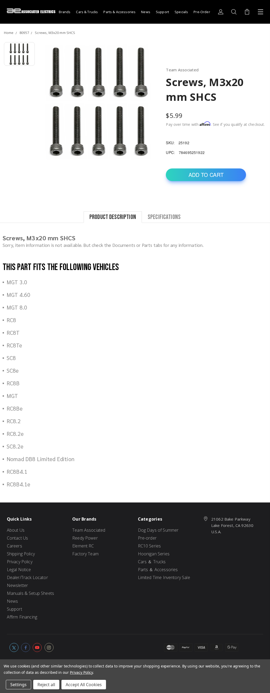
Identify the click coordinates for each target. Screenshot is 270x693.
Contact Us (17, 538)
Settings (18, 684)
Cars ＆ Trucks (152, 562)
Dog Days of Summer (158, 530)
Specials (181, 12)
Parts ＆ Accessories (158, 569)
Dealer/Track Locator (27, 577)
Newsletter (17, 585)
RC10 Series (149, 546)
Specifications (164, 217)
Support (162, 12)
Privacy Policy (19, 562)
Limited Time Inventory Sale (164, 577)
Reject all (46, 684)
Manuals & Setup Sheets (30, 593)
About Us (16, 530)
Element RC (83, 546)
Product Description (112, 217)
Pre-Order (202, 12)
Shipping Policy (21, 554)
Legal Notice (19, 569)
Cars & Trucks (87, 12)
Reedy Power (85, 538)
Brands (64, 12)
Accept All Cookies (84, 684)
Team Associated (88, 530)
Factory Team (85, 554)
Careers (14, 546)
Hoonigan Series (154, 554)
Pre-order (147, 538)
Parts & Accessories (119, 12)
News (145, 12)
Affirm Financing (22, 617)
